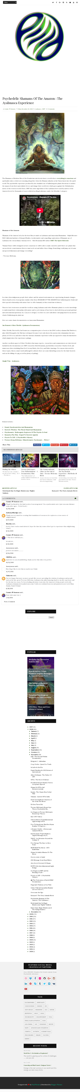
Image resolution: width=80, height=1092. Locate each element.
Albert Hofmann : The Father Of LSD (41, 776)
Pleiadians (43, 1024)
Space (36, 1013)
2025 (31, 949)
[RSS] (41, 1081)
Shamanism (38, 1009)
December (35, 912)
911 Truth (36, 1031)
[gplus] (59, 2)
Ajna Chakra (28, 1024)
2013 (31, 923)
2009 (31, 914)
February (34, 734)
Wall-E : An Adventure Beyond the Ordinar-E (42, 839)
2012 (31, 921)
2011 (31, 919)
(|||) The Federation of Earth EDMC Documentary (42, 881)
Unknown (9, 575)
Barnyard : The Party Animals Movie (42, 895)
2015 (31, 928)
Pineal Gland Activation (32, 1020)
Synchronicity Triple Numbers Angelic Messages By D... (40, 834)
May (33, 740)
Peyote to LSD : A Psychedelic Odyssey (40, 876)
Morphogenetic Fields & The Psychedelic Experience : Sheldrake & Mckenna (68, 472)
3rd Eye (51, 1024)
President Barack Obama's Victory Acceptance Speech (42, 783)
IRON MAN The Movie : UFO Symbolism (40, 848)
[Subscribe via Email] (45, 1081)
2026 (31, 951)
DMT (43, 109)
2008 (31, 729)
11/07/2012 (9, 571)
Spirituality (40, 1002)
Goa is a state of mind (38, 857)
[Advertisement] (40, 82)
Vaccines (46, 1035)
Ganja (42, 1013)
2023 (31, 944)
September (35, 750)
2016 (31, 930)
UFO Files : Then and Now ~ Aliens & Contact (40, 708)
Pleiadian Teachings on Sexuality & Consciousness (40, 696)
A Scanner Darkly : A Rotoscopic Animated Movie (41, 830)
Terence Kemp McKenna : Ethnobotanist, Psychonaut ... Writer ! (27, 440)
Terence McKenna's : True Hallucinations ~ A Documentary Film (29, 471)
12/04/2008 (10, 509)
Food (44, 1020)
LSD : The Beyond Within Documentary (39, 757)
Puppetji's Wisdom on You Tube (41, 885)
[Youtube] (49, 1081)
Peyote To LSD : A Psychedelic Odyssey (18, 437)
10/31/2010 (10, 562)
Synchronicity (29, 1017)
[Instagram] (38, 1081)
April (33, 738)
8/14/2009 (9, 531)
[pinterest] (77, 2)
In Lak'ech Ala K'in (37, 767)
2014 (31, 926)
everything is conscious (65, 178)
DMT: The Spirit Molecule (59, 241)
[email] (70, 2)
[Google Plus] (34, 1081)
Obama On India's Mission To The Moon (41, 853)
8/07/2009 (9, 520)
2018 (31, 935)
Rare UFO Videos (36, 817)
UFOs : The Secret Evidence (40, 780)
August (33, 748)
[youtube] (73, 2)
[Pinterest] (53, 1081)
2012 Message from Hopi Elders (41, 860)
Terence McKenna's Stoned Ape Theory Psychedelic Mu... (41, 808)
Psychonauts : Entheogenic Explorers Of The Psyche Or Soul (26, 432)
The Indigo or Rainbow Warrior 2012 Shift (38, 684)
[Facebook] (30, 1081)
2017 (31, 933)
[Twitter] (26, 1081)
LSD (36, 1024)
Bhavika (9, 524)
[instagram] (63, 2)
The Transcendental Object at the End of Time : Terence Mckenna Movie (48, 472)
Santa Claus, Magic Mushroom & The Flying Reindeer (41, 908)
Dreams (38, 1035)
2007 (31, 727)
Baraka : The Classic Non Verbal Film (41, 793)
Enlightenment (41, 1017)
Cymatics (27, 1031)
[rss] (66, 2)
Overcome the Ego (37, 892)
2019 (31, 937)
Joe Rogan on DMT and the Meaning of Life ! (39, 871)
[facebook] (56, 2)
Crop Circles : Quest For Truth (41, 764)
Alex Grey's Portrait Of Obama (41, 863)
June (33, 743)
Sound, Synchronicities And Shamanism (19, 427)
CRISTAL (9, 557)
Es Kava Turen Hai (37, 804)
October (34, 752)
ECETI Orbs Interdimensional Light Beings (42, 867)
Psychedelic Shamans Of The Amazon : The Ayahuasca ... (40, 899)
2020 (31, 940)
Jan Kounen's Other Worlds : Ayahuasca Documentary (21, 325)
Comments (51, 109)
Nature (52, 1009)
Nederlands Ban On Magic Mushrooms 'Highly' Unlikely (41, 904)
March (33, 736)
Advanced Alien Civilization (39, 1028)
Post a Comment (9, 602)
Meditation (28, 1013)
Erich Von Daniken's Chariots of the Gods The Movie (41, 800)
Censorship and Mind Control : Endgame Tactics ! (37, 1065)
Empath (27, 1038)
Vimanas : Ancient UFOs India (40, 797)
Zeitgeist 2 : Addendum (38, 761)
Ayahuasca (38, 109)
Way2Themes (36, 1085)
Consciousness (29, 1006)
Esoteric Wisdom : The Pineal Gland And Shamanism (23, 430)
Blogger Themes (56, 1085)
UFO (46, 1006)
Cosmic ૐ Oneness (12, 502)
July (32, 745)
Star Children (29, 1035)
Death (26, 1028)
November (35, 754)
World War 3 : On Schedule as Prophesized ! (36, 1053)
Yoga (50, 1017)
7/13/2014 (9, 598)
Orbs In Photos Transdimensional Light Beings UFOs (42, 820)
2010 (31, 916)
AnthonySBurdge (12, 513)
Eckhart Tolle (46, 1031)
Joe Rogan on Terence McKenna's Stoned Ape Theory (42, 813)
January (34, 731)
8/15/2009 (9, 544)
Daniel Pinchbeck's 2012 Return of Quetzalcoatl (42, 771)
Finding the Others (9, 469)
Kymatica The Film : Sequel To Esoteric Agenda (21, 435)
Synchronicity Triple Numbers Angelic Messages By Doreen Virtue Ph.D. (40, 673)
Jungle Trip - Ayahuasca (10, 361)
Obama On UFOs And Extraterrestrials (37, 788)
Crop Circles (29, 1009)
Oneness (39, 1006)
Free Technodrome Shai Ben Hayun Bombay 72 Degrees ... (42, 825)
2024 (31, 947)
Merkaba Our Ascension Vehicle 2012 (39, 660)
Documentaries (29, 1002)
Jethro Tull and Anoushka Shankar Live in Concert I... (42, 888)
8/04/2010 (9, 553)
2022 (31, 942)
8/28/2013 (9, 588)
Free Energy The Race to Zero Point (41, 844)
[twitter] (53, 2)
